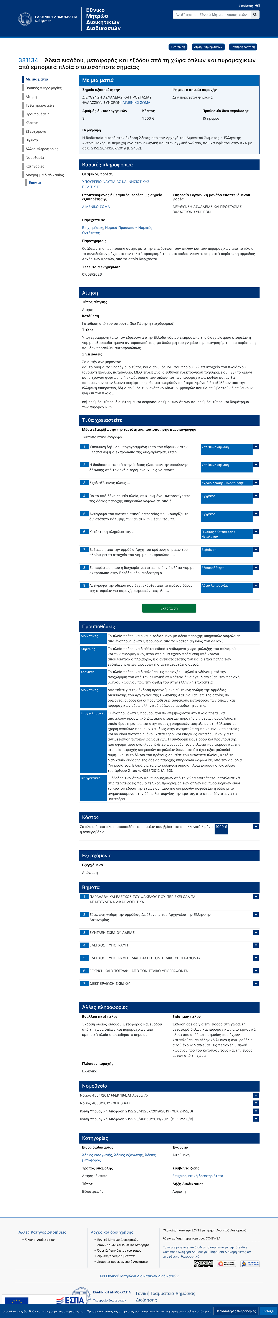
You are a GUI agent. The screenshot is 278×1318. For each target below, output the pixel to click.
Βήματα (32, 140)
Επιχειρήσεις (92, 227)
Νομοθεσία (35, 157)
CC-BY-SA (213, 1238)
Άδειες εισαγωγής (97, 1155)
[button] (235, 1311)
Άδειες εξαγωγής (128, 1155)
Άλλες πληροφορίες (42, 149)
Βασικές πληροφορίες (44, 88)
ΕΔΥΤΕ (196, 1230)
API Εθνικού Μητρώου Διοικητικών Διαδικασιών (139, 1276)
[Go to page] (255, 14)
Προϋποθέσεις (38, 114)
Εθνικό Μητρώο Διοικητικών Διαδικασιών (103, 19)
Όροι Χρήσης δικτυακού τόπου (119, 1250)
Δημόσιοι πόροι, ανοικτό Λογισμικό (122, 1261)
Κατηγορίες (35, 166)
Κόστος (32, 123)
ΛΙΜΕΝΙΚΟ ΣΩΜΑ (136, 102)
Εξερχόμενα (36, 131)
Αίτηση (31, 96)
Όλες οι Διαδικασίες (40, 1239)
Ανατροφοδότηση (243, 47)
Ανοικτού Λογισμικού (231, 1230)
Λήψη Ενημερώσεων (208, 47)
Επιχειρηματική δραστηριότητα (197, 1176)
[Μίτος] (49, 19)
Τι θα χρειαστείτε (40, 105)
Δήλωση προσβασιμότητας (116, 1256)
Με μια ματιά (37, 79)
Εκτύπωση (178, 47)
